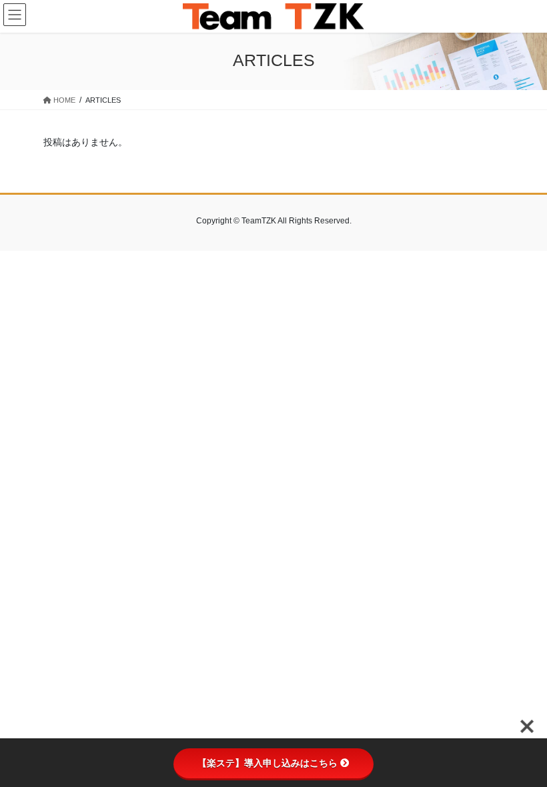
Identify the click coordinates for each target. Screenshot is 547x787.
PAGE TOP (522, 752)
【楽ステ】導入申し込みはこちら (267, 763)
